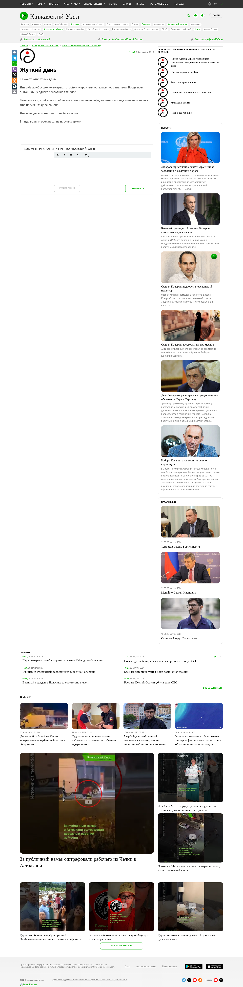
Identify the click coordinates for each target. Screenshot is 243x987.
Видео (140, 3)
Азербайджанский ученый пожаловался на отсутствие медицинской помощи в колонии (144, 740)
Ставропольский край (181, 29)
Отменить (138, 188)
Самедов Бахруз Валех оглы (179, 638)
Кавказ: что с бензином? (36, 39)
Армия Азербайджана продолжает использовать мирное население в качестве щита (195, 62)
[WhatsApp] (14, 64)
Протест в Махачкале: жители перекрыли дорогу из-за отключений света (189, 868)
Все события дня (213, 688)
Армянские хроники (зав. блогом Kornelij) (81, 45)
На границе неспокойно (184, 72)
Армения (75, 24)
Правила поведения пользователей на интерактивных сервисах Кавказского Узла (89, 980)
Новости (25, 3)
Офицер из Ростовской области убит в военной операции (59, 672)
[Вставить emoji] (86, 155)
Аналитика (71, 3)
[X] (14, 75)
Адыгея (47, 24)
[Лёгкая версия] (209, 3)
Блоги (127, 3)
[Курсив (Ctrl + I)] (64, 155)
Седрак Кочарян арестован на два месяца (187, 344)
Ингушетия (159, 24)
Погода (179, 3)
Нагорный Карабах (75, 29)
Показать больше (121, 945)
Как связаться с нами (146, 966)
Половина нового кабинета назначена (192, 92)
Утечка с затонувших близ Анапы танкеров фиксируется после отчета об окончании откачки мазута (198, 740)
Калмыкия (195, 24)
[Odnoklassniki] (14, 80)
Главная (24, 45)
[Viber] (14, 69)
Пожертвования (169, 966)
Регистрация (67, 188)
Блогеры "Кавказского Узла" (45, 45)
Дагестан (146, 24)
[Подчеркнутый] (71, 155)
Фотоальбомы (159, 3)
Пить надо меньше (181, 112)
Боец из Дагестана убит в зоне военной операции (156, 672)
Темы (40, 3)
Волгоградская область (117, 24)
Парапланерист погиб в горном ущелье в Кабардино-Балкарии (62, 660)
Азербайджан (61, 24)
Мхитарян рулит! (180, 102)
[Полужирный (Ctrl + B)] (57, 155)
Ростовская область (121, 29)
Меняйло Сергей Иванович (178, 592)
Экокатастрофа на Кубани (208, 39)
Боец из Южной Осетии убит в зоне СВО (150, 682)
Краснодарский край (53, 29)
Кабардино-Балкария (177, 24)
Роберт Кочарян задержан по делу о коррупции (184, 462)
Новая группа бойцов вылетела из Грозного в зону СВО (160, 661)
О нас (127, 966)
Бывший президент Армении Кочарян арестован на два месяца (185, 230)
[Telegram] (14, 58)
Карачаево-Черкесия (30, 29)
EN (222, 4)
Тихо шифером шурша (183, 82)
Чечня (197, 29)
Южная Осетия (210, 29)
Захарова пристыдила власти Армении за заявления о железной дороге (187, 169)
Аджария (36, 24)
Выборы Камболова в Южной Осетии (121, 39)
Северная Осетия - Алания (146, 29)
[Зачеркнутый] (77, 155)
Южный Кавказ (28, 34)
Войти (216, 15)
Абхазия (25, 24)
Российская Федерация (98, 29)
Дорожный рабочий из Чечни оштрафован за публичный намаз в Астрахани (42, 740)
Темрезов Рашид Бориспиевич (180, 546)
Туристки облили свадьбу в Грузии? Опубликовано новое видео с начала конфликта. (51, 937)
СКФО (164, 29)
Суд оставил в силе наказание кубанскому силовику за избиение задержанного (94, 740)
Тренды (54, 3)
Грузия (135, 24)
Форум (113, 3)
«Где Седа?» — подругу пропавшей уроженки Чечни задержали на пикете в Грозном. (187, 808)
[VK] (14, 52)
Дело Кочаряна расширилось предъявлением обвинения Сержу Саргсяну (189, 397)
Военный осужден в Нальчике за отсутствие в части (55, 682)
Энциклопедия (93, 3)
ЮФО (41, 34)
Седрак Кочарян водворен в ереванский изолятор (186, 288)
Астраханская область (92, 24)
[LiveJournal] (14, 86)
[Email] (14, 92)
